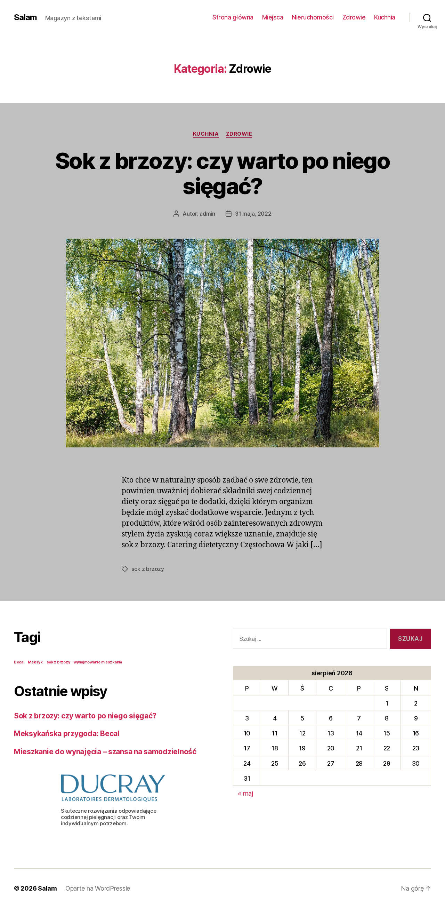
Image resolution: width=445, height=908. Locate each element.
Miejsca (272, 17)
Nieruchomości (313, 17)
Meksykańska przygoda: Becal (67, 733)
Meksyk (35, 662)
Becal (19, 662)
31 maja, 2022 (253, 213)
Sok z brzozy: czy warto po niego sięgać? (222, 173)
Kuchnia (384, 17)
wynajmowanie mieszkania (98, 662)
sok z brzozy (147, 568)
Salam (25, 17)
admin (207, 213)
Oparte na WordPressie (97, 888)
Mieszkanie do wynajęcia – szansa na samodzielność (105, 751)
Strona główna (232, 17)
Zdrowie (354, 17)
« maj (245, 793)
